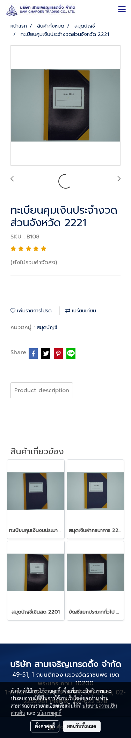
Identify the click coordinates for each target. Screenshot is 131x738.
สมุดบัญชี (47, 327)
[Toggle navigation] (122, 9)
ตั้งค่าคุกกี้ (45, 726)
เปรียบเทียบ (83, 310)
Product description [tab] (41, 390)
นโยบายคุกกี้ (49, 713)
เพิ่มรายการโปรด (33, 310)
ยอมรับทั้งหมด (81, 726)
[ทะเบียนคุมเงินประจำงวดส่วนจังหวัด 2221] (65, 106)
